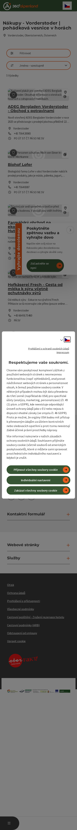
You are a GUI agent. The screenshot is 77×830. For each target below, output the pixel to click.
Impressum (63, 352)
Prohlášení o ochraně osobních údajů (48, 348)
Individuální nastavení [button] (35, 480)
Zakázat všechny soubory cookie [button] (35, 490)
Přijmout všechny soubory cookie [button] (36, 469)
